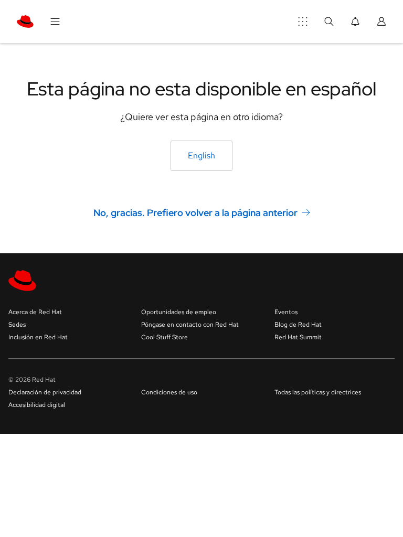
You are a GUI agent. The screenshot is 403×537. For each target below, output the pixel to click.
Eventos (286, 312)
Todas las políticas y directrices (317, 392)
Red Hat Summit (298, 337)
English (201, 155)
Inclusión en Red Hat (38, 337)
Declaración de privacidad (44, 392)
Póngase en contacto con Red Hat (190, 324)
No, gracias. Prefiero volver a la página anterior (195, 213)
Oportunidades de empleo (178, 312)
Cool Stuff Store (164, 337)
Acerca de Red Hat (35, 312)
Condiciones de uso (169, 392)
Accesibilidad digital (36, 405)
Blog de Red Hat (298, 324)
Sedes (17, 324)
